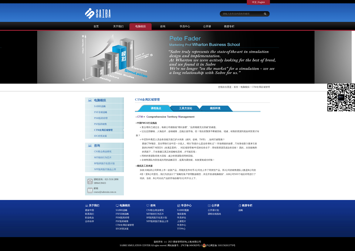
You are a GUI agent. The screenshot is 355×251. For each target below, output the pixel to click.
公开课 (207, 26)
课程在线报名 (214, 214)
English (261, 2)
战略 (241, 210)
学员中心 (185, 26)
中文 (254, 2)
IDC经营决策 (100, 136)
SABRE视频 (183, 210)
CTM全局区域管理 (103, 130)
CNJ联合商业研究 (102, 151)
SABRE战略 (100, 106)
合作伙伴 (89, 221)
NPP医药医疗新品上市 (105, 169)
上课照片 (181, 221)
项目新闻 (181, 214)
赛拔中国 (89, 210)
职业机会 (89, 217)
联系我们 (89, 214)
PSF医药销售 (100, 124)
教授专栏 (229, 26)
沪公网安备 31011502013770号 (220, 245)
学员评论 (181, 217)
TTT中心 (181, 228)
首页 (96, 26)
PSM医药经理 (101, 118)
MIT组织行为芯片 (102, 157)
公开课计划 (213, 210)
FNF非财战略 (100, 112)
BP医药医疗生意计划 (104, 163)
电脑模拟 (140, 26)
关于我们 (118, 26)
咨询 (162, 26)
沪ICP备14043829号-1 (191, 245)
